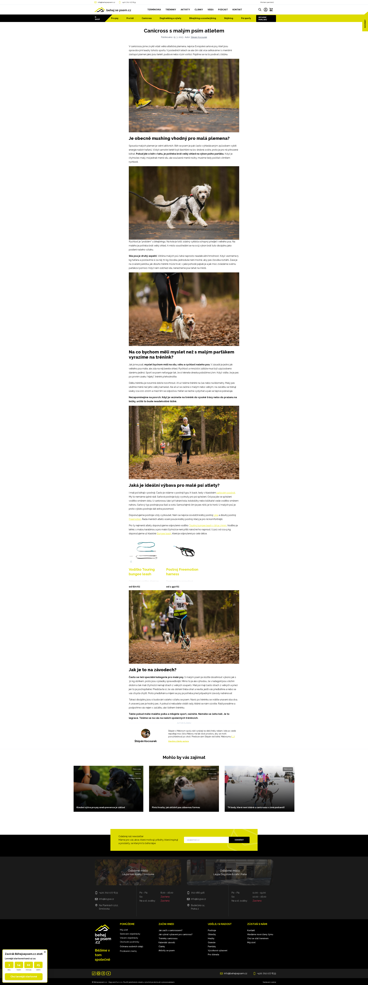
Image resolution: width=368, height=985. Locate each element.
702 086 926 (198, 892)
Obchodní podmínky (129, 942)
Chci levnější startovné (23, 976)
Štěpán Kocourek (199, 37)
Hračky (211, 938)
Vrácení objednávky (129, 938)
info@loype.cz (106, 899)
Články (162, 946)
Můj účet (124, 930)
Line (216, 515)
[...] (232, 736)
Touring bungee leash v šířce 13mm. (208, 525)
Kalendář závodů (167, 942)
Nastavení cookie (269, 982)
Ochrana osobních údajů (131, 946)
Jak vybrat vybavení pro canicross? (175, 934)
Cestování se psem (209, 769)
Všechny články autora (178, 741)
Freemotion (135, 519)
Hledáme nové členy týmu (260, 934)
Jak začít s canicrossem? (170, 930)
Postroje (212, 930)
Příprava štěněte (135, 778)
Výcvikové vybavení (217, 950)
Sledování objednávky (130, 934)
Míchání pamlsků (267, 2)
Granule (211, 942)
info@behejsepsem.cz (106, 2)
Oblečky (212, 934)
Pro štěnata (213, 954)
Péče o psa (137, 769)
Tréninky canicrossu (168, 938)
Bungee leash (164, 533)
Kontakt (251, 930)
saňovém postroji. (225, 492)
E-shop (97, 18)
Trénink (138, 774)
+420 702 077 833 (129, 2)
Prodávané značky (128, 951)
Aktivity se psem (167, 950)
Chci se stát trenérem (258, 938)
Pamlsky (212, 946)
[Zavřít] (44, 952)
